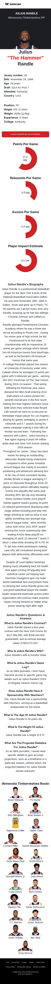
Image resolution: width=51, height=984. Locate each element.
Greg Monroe (25, 953)
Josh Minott (37, 876)
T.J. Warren (15, 922)
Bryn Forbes (35, 891)
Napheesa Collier (16, 830)
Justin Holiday (15, 937)
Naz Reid (35, 937)
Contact (24, 962)
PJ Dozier (35, 800)
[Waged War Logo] (13, 4)
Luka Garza (15, 891)
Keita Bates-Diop (15, 861)
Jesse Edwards (16, 800)
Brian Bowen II (35, 815)
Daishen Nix (14, 907)
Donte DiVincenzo (35, 907)
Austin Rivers (36, 861)
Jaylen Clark (36, 830)
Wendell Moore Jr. (15, 876)
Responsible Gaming (24, 967)
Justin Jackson (35, 922)
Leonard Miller (10, 846)
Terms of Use (40, 962)
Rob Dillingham (15, 815)
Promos (31, 962)
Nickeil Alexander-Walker (35, 846)
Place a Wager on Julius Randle (25, 134)
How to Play (15, 962)
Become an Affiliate (39, 967)
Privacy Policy (10, 967)
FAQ (7, 962)
